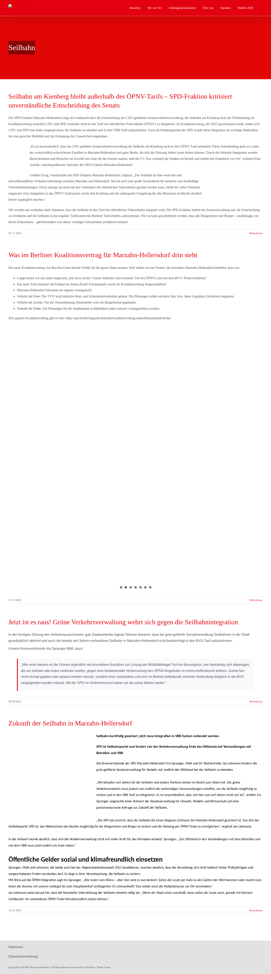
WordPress (90, 967)
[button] (261, 8)
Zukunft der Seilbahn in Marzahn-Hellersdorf (70, 723)
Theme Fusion (104, 967)
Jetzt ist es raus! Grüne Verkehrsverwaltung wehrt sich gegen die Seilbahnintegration (123, 622)
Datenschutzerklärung (23, 956)
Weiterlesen (256, 233)
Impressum (15, 947)
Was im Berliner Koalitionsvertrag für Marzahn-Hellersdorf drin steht (102, 255)
